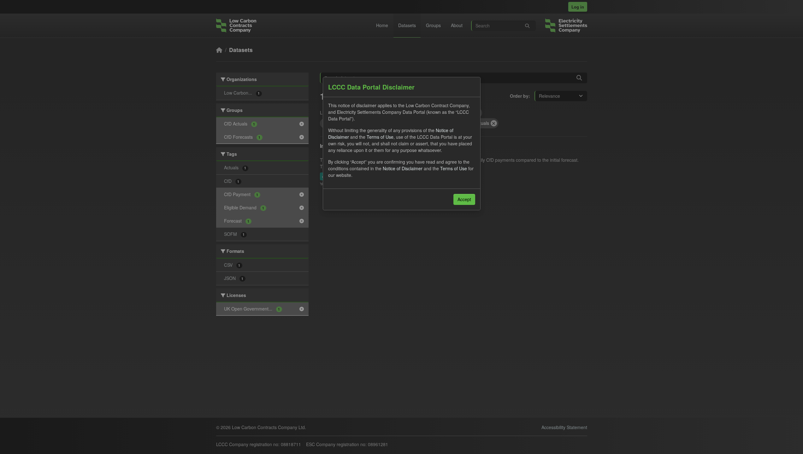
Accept (464, 199)
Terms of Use (380, 137)
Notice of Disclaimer (402, 168)
